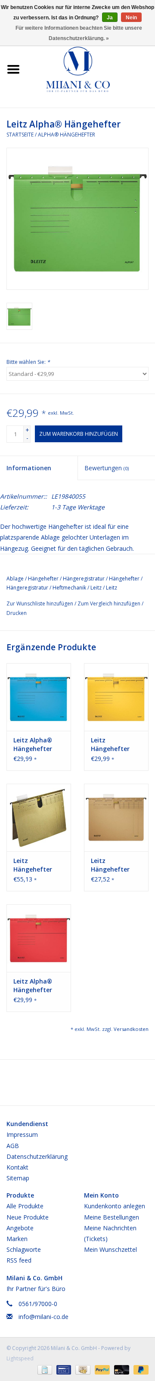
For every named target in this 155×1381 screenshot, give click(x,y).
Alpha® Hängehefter (66, 134)
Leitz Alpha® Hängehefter (32, 744)
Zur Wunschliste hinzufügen (40, 603)
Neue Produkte (27, 1217)
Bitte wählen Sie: (28, 362)
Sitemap (17, 1178)
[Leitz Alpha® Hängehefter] (38, 697)
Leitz (96, 587)
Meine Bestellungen (111, 1217)
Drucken (16, 613)
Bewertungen (106, 468)
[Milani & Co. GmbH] (91, 69)
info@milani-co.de (43, 1317)
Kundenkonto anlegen (114, 1206)
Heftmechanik (69, 587)
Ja (110, 18)
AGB (12, 1146)
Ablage (15, 578)
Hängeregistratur (84, 578)
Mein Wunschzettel (110, 1249)
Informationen (28, 468)
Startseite (20, 134)
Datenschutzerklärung (37, 1156)
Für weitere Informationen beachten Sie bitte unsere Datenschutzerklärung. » (79, 33)
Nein (131, 18)
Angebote (20, 1228)
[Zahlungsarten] (43, 1369)
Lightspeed (20, 1358)
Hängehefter (43, 578)
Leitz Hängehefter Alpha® (110, 744)
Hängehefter (124, 578)
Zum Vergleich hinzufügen (110, 603)
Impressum (22, 1134)
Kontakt (17, 1167)
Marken (17, 1239)
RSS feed (18, 1260)
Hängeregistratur (27, 587)
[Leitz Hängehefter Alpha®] (116, 697)
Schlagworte (23, 1249)
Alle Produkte (24, 1206)
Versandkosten (131, 1029)
